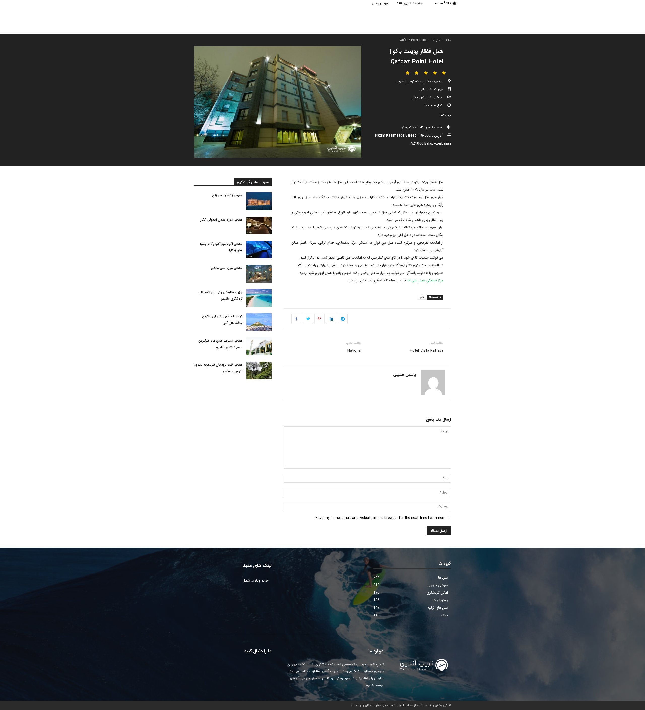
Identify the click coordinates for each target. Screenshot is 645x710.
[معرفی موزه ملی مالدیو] (259, 274)
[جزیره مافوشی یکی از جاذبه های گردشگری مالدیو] (259, 298)
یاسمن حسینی (404, 375)
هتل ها (436, 40)
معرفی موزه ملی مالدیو (226, 268)
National (354, 351)
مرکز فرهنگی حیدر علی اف (425, 280)
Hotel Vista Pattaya (426, 351)
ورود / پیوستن (380, 3)
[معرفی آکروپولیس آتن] (259, 201)
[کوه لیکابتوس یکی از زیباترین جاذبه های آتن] (259, 322)
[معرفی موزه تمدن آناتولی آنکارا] (259, 225)
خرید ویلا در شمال (256, 580)
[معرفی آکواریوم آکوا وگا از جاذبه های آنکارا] (259, 249)
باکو (422, 297)
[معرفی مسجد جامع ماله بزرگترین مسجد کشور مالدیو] (259, 346)
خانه (448, 40)
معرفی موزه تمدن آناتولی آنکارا (221, 219)
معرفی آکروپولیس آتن (227, 195)
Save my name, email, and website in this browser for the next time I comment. (380, 518)
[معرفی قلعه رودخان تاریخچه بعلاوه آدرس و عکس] (259, 370)
